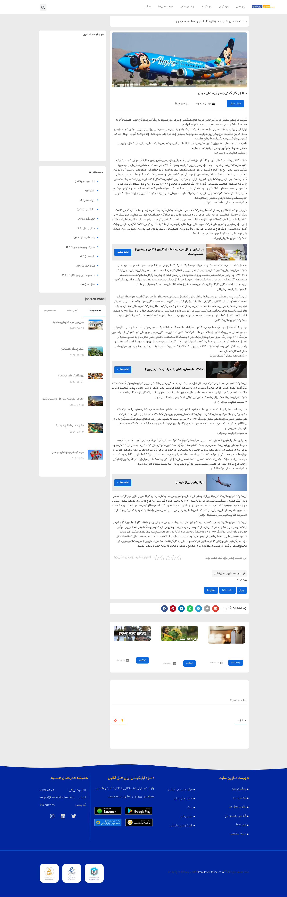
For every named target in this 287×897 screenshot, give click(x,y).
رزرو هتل (240, 7)
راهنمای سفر (187, 7)
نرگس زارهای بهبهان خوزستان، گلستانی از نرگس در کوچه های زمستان (179, 649)
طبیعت (90, 256)
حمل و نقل (229, 22)
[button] (43, 7)
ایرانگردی (223, 7)
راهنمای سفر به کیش (89, 80)
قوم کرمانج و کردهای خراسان (68, 452)
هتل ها (90, 285)
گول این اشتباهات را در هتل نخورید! (227, 650)
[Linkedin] (63, 816)
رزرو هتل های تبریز (55, 119)
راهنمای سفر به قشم (89, 141)
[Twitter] (74, 816)
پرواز (242, 590)
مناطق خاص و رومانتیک (81, 275)
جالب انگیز (227, 590)
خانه (244, 22)
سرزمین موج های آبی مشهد (68, 322)
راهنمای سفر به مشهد (55, 50)
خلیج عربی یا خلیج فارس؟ (70, 426)
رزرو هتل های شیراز (89, 119)
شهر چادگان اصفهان (72, 349)
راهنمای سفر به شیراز (89, 111)
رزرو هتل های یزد (55, 149)
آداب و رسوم (88, 181)
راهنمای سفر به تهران (89, 50)
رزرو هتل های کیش (89, 88)
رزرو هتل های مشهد (55, 58)
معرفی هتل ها (166, 7)
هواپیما (211, 590)
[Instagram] (52, 816)
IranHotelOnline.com (211, 872)
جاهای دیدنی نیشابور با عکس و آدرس (132, 648)
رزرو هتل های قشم (89, 149)
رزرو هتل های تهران (89, 58)
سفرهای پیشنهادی (84, 247)
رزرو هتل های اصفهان (55, 88)
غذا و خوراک (88, 266)
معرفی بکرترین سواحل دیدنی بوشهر (63, 399)
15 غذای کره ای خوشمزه (71, 376)
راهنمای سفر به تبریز (55, 111)
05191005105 (47, 790)
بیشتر (148, 7)
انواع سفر (90, 200)
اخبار (92, 191)
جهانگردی (206, 7)
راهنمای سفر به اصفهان (55, 80)
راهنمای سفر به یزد (55, 141)
